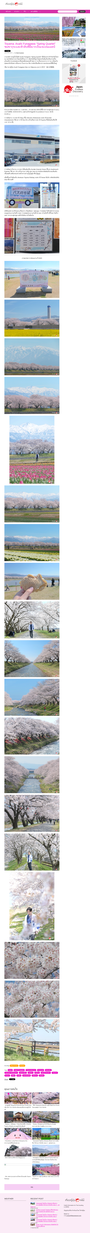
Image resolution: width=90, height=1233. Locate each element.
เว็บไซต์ (30, 173)
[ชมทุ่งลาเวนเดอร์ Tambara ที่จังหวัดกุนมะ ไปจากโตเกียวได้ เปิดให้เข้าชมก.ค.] (32, 1210)
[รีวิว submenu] (28, 11)
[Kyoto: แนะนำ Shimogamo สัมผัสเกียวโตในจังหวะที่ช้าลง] (32, 1225)
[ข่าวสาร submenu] (21, 11)
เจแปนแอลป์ (26, 1075)
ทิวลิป (18, 1075)
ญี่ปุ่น (13, 1075)
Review (22, 1065)
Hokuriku (48, 1070)
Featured (40, 1070)
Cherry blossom (31, 1070)
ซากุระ (7, 1075)
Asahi (10, 1070)
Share (6, 1079)
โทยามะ (35, 1075)
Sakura (31, 1072)
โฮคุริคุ (42, 1075)
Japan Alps (23, 1072)
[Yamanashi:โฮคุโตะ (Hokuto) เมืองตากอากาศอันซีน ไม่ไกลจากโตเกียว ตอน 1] (32, 1220)
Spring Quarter (46, 1072)
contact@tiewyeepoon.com (73, 1215)
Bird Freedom (20, 53)
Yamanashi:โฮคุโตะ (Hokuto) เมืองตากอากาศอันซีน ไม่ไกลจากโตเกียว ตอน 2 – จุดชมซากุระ (45, 1205)
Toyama (55, 1072)
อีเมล (38, 173)
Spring (37, 1072)
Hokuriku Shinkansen (11, 1072)
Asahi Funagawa (19, 1070)
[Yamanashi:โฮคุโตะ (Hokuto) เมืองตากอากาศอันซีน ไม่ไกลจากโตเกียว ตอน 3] (32, 1215)
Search (82, 11)
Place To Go (14, 1065)
